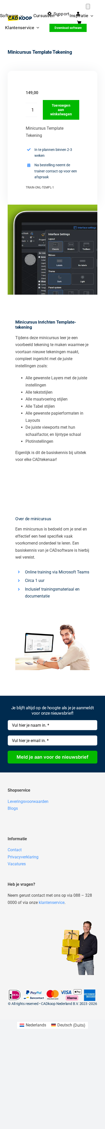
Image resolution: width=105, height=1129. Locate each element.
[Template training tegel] (52, 250)
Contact (15, 849)
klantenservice (51, 902)
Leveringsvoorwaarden (28, 801)
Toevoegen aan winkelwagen (61, 109)
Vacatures (17, 863)
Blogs (13, 808)
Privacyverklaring (23, 857)
